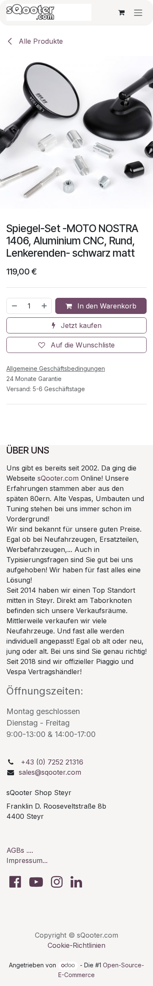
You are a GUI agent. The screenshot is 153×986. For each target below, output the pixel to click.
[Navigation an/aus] (138, 12)
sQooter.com (58, 478)
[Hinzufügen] (44, 306)
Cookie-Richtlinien (76, 945)
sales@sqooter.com (50, 772)
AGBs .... (19, 850)
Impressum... (27, 860)
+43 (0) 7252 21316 (52, 762)
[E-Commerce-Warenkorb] (121, 12)
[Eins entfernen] (14, 306)
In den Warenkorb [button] (105, 306)
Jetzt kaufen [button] (80, 325)
